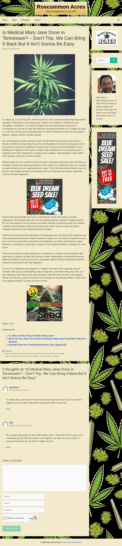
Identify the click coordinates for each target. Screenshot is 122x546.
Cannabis (8, 351)
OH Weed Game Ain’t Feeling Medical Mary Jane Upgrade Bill (37, 345)
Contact (37, 20)
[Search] (113, 60)
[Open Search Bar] (118, 20)
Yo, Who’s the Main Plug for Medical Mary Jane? (31, 336)
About (14, 20)
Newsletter (25, 20)
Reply (8, 409)
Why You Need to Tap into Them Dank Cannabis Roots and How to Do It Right (34, 354)
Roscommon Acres (61, 7)
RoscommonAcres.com (72, 542)
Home (4, 20)
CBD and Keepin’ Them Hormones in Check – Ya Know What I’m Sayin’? (32, 356)
